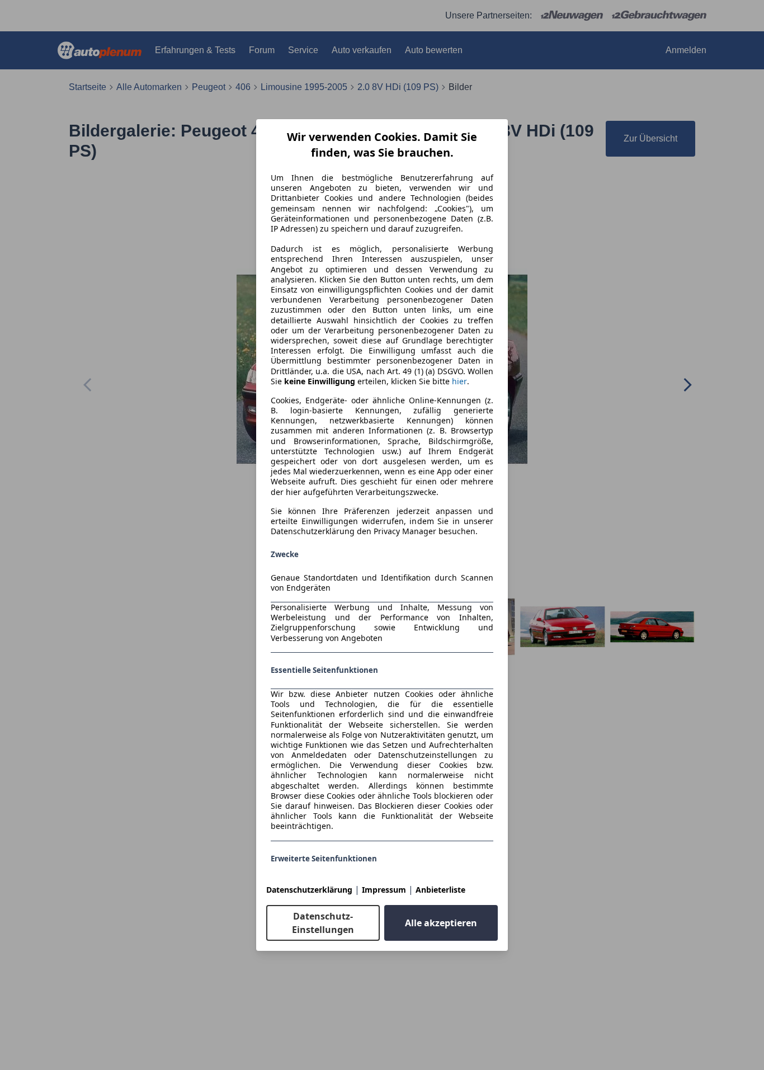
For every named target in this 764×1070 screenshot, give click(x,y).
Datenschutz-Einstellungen (323, 923)
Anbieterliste (440, 889)
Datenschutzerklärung (309, 889)
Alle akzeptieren (441, 923)
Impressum (384, 889)
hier (459, 381)
